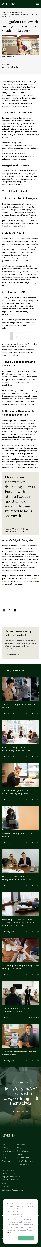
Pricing (5, 1147)
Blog (19, 1147)
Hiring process (8, 1173)
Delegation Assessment (12, 1190)
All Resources (23, 1158)
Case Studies (23, 1151)
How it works (8, 1151)
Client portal (23, 1165)
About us (6, 1161)
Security (5, 1154)
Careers (5, 1186)
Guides (20, 1154)
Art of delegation (25, 1161)
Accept (26, 1238)
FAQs (4, 1158)
